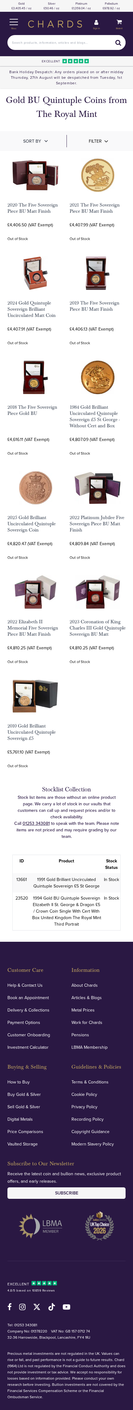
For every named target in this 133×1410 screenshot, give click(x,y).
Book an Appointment (28, 997)
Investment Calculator (28, 1047)
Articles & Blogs (86, 997)
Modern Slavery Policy (92, 1144)
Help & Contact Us (25, 985)
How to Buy (18, 1082)
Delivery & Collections (28, 1010)
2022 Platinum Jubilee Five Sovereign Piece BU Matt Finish (97, 523)
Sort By (32, 141)
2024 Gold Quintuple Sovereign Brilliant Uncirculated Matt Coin (31, 309)
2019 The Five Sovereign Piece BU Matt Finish (94, 306)
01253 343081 (36, 823)
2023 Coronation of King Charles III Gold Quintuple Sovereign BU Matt (98, 628)
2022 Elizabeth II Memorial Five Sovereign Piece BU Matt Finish (32, 628)
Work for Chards (86, 1022)
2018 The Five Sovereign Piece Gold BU (32, 410)
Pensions (80, 1035)
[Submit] (118, 42)
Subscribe (66, 1193)
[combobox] (66, 42)
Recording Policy (87, 1119)
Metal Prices (83, 1010)
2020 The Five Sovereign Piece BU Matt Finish (32, 208)
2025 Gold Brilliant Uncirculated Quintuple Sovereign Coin (31, 523)
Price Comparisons (25, 1131)
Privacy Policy (84, 1107)
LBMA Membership (89, 1047)
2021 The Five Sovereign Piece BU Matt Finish (95, 208)
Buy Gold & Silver (24, 1094)
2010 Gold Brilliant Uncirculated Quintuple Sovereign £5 (31, 732)
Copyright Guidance (90, 1131)
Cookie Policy (84, 1094)
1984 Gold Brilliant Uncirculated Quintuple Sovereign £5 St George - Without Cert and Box (95, 416)
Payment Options (23, 1022)
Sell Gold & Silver (23, 1107)
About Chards (84, 985)
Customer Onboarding (28, 1035)
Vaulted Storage (22, 1144)
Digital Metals (20, 1119)
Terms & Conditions (90, 1082)
